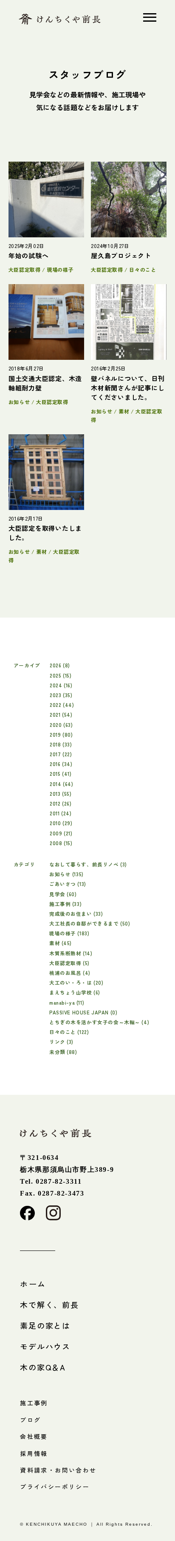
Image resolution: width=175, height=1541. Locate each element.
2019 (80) (61, 734)
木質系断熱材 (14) (70, 953)
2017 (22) (61, 754)
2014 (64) (61, 783)
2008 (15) (61, 842)
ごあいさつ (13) (67, 883)
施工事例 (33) (65, 903)
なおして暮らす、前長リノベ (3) (88, 864)
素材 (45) (60, 942)
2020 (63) (61, 724)
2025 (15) (60, 675)
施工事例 (34, 1403)
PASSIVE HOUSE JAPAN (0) (83, 1012)
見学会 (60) (63, 893)
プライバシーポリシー (55, 1486)
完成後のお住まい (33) (76, 913)
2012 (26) (60, 803)
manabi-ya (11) (66, 1002)
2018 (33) (61, 744)
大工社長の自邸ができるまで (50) (89, 923)
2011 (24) (60, 813)
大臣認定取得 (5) (69, 962)
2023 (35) (61, 694)
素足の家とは (45, 1325)
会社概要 (34, 1436)
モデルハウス (45, 1346)
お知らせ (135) (66, 873)
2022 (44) (62, 704)
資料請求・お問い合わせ (58, 1470)
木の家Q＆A (43, 1367)
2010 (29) (61, 822)
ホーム (33, 1283)
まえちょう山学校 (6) (74, 992)
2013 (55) (60, 793)
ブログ (30, 1420)
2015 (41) (60, 773)
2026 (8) (60, 665)
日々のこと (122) (69, 1031)
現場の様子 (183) (69, 933)
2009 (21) (61, 833)
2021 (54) (61, 714)
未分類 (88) (63, 1051)
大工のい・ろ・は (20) (76, 982)
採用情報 (34, 1453)
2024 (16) (61, 685)
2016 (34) (61, 763)
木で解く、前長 (49, 1304)
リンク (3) (61, 1041)
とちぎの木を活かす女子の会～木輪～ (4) (99, 1021)
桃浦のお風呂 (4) (69, 972)
